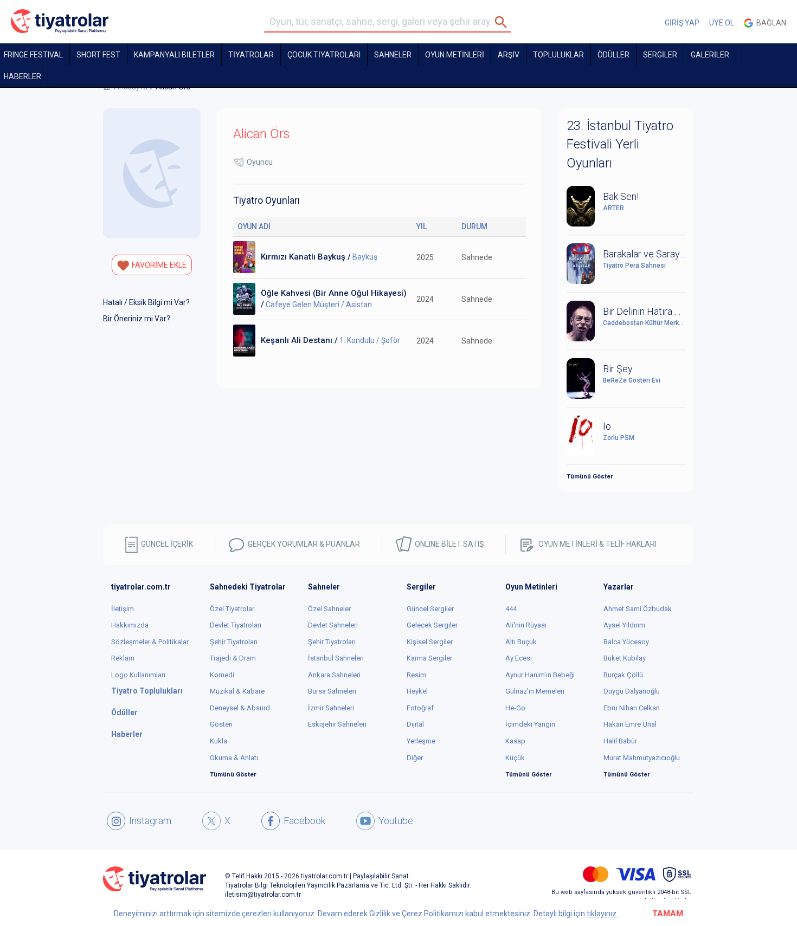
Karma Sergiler (429, 658)
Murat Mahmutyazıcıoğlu (641, 758)
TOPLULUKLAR (558, 54)
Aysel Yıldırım (624, 625)
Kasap (515, 741)
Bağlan (769, 22)
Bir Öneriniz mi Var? (136, 318)
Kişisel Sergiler (430, 642)
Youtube (395, 820)
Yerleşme (421, 741)
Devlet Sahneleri (333, 625)
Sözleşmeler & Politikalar (150, 642)
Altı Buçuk (521, 642)
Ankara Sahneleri (334, 675)
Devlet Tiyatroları (235, 625)
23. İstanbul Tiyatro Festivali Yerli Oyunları (620, 144)
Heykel (417, 691)
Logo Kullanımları (138, 675)
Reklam (122, 658)
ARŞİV (508, 54)
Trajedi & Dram (233, 658)
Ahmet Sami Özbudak (637, 609)
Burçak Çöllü (623, 675)
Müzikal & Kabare (237, 691)
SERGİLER (660, 54)
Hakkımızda (130, 625)
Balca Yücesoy (626, 642)
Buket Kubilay (624, 658)
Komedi (222, 675)
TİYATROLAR (251, 54)
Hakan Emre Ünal (630, 724)
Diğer (415, 758)
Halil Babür (620, 741)
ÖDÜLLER (613, 54)
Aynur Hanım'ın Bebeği (540, 675)
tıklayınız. (602, 913)
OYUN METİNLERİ (454, 54)
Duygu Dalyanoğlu (631, 691)
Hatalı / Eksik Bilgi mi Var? (146, 302)
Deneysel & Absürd (240, 708)
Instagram (150, 820)
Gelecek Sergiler (432, 625)
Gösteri (221, 724)
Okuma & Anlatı (234, 758)
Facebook (304, 820)
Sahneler (393, 54)
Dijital (415, 724)
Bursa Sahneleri (332, 691)
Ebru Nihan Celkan (631, 708)
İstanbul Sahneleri (336, 658)
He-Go (515, 708)
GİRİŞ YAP (682, 22)
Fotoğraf (420, 708)
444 (511, 609)
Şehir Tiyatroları (234, 642)
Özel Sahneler (329, 609)
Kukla (218, 741)
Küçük (515, 758)
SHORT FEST (98, 54)
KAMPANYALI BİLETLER (174, 54)
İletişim (122, 609)
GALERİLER (710, 54)
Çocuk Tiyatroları (324, 54)
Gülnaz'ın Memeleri (534, 691)
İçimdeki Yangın (530, 724)
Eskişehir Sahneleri (337, 724)
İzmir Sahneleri (331, 708)
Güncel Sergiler (430, 609)
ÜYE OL (721, 22)
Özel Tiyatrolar (232, 609)
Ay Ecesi (518, 658)
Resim (416, 675)
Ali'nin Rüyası (526, 625)
